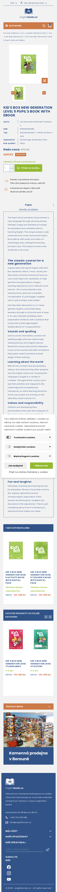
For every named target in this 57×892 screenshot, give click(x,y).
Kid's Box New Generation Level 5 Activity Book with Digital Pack (16, 577)
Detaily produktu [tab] (28, 209)
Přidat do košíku (30, 168)
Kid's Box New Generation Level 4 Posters (40, 664)
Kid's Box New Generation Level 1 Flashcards (16, 664)
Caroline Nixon (27, 121)
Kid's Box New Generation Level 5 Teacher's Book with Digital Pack (40, 577)
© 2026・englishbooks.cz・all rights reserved (28, 888)
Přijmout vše (41, 465)
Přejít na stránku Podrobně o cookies (28, 472)
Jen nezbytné (15, 465)
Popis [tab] (28, 204)
